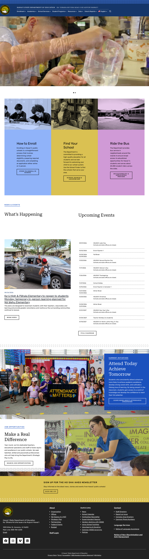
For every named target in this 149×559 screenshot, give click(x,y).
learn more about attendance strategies (127, 401)
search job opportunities (19, 463)
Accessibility (66, 555)
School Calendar (88, 514)
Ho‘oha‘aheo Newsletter (91, 517)
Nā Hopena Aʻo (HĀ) (58, 517)
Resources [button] (71, 11)
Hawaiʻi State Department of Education (36, 7)
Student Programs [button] (58, 11)
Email (5, 532)
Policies (85, 532)
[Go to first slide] (145, 53)
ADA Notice (97, 555)
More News (12, 317)
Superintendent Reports (91, 519)
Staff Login (54, 533)
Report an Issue (122, 514)
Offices (53, 514)
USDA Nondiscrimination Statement (82, 555)
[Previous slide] (4, 53)
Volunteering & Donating (91, 527)
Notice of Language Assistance (127, 529)
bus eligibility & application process (121, 175)
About (52, 508)
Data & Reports (90, 11)
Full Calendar (87, 333)
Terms (60, 555)
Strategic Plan (56, 519)
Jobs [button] (80, 11)
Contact (117, 508)
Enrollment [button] (20, 11)
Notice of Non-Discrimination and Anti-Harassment (128, 536)
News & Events (12, 205)
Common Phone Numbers (125, 519)
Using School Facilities (90, 525)
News (84, 512)
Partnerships (56, 522)
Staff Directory (121, 512)
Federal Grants (56, 525)
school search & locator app (74, 178)
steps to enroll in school (27, 171)
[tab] (73, 92)
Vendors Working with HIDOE (93, 522)
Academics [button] (31, 11)
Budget (54, 527)
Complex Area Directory (125, 517)
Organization (56, 512)
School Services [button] (43, 11)
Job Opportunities (14, 427)
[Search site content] (110, 10)
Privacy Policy (52, 555)
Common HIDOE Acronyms (92, 530)
